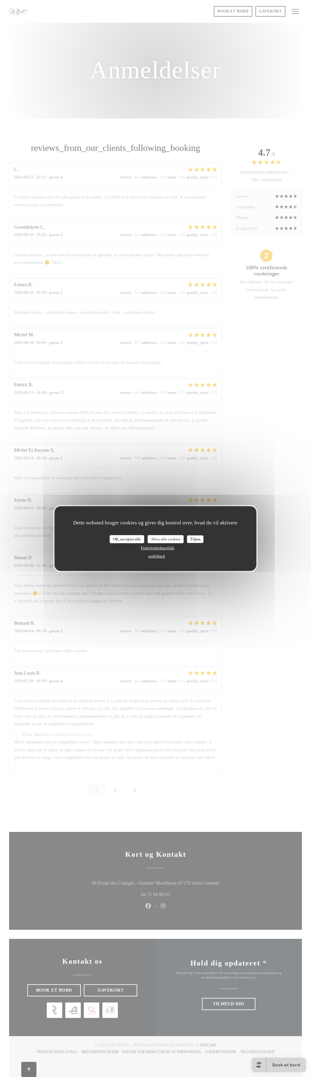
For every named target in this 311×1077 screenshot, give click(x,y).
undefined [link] (156, 556)
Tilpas (195, 539)
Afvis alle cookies (165, 539)
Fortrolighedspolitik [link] (157, 548)
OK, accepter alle (127, 539)
